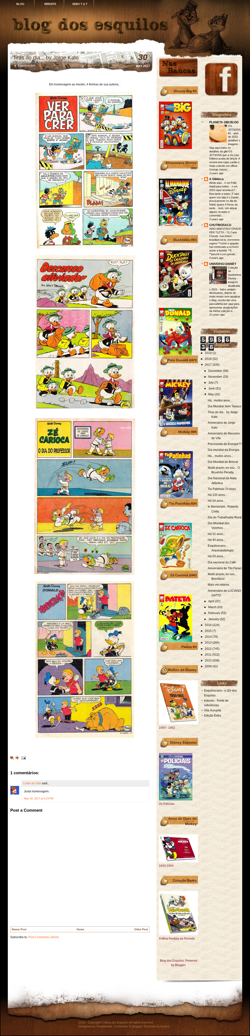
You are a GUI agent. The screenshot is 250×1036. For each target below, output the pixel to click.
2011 (208, 654)
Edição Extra (212, 715)
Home (80, 929)
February (214, 613)
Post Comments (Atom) (43, 937)
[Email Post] (23, 757)
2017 (208, 364)
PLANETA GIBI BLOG (224, 122)
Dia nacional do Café (222, 562)
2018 (208, 359)
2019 (208, 353)
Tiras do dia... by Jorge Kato (46, 58)
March (212, 607)
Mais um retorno (218, 584)
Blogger (180, 965)
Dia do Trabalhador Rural (225, 517)
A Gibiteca (216, 179)
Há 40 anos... (216, 540)
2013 (208, 642)
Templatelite (104, 1026)
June (212, 388)
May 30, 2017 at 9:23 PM (38, 798)
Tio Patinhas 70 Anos (222, 489)
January (214, 619)
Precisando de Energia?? (225, 444)
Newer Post (19, 929)
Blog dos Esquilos (116, 1022)
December (215, 371)
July (211, 382)
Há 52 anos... (216, 534)
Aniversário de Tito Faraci (225, 568)
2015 (208, 631)
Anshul (164, 1026)
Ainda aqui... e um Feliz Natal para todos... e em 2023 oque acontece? (223, 186)
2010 (208, 660)
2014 (208, 636)
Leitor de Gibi (32, 783)
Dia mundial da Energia (223, 450)
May (211, 394)
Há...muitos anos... (220, 400)
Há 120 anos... (217, 495)
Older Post (141, 929)
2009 (208, 666)
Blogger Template (144, 1026)
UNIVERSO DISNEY (222, 264)
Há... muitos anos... (220, 456)
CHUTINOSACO (220, 225)
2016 (208, 625)
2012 (208, 648)
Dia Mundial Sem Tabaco (224, 406)
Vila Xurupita (212, 710)
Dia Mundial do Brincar (223, 462)
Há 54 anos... (216, 500)
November (215, 376)
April (211, 601)
